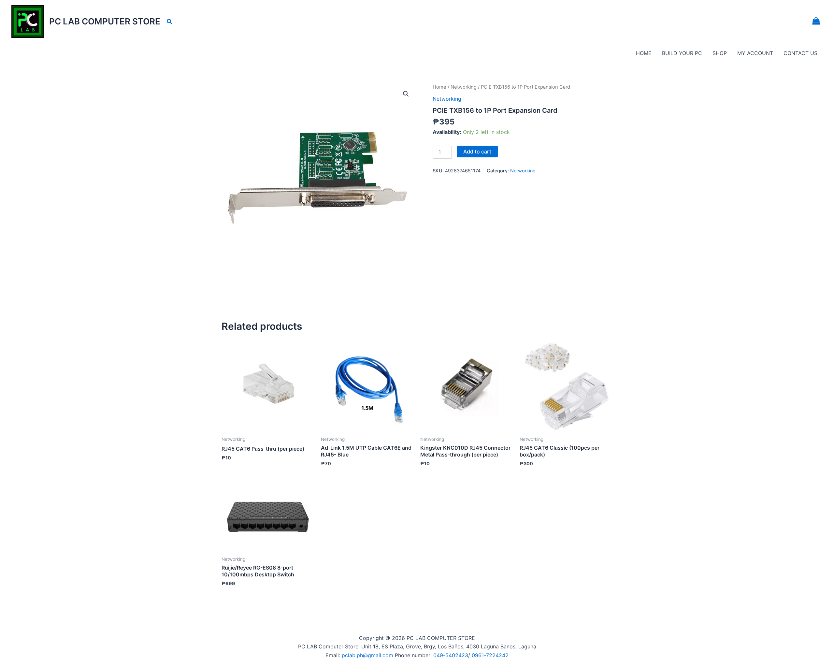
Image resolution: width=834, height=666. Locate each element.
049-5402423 (450, 655)
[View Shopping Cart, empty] (816, 21)
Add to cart (477, 151)
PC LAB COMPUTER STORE (104, 21)
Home (439, 87)
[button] (170, 22)
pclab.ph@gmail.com (368, 655)
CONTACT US (800, 53)
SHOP (719, 53)
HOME (644, 53)
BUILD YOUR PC (682, 53)
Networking (464, 87)
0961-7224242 (490, 655)
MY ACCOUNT (755, 53)
